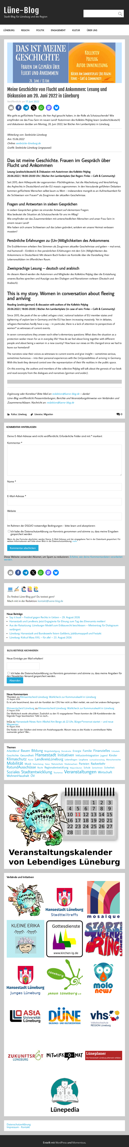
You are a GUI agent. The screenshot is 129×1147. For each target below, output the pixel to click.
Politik (40, 30)
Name (11, 481)
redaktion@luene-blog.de (65, 393)
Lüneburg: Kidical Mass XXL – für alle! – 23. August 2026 (40, 637)
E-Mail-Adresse (16, 496)
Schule (87, 767)
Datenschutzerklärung (19, 1124)
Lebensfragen (71, 759)
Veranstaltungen (80, 771)
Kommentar (14, 442)
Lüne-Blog (21, 10)
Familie (87, 750)
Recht (40, 768)
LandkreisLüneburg (49, 759)
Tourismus (58, 772)
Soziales (13, 772)
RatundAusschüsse (21, 767)
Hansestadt (45, 754)
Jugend (104, 755)
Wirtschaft (105, 772)
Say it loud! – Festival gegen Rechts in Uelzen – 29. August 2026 (44, 617)
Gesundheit (27, 755)
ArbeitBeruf (13, 751)
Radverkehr (98, 763)
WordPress (61, 1142)
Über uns (92, 30)
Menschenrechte (113, 760)
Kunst (30, 760)
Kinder (113, 755)
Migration (48, 414)
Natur (47, 764)
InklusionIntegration (87, 755)
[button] (11, 108)
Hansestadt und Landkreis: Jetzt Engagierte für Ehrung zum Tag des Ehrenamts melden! (57, 621)
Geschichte (13, 755)
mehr (74, 541)
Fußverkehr (116, 751)
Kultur (76, 30)
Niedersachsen (70, 764)
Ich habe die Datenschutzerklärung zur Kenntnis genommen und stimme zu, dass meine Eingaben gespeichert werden (64, 532)
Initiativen (66, 755)
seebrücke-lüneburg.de (28, 143)
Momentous (78, 1142)
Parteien (84, 763)
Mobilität (15, 763)
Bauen (25, 750)
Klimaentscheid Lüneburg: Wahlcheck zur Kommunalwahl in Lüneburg (58, 697)
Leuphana (83, 759)
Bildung (37, 750)
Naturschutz (57, 764)
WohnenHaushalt (18, 775)
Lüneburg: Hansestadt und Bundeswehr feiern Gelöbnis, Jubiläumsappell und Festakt (55, 633)
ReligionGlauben (76, 768)
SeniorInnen (97, 768)
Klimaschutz (17, 759)
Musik (28, 763)
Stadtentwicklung (36, 772)
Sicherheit (109, 767)
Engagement (58, 30)
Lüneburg (8, 30)
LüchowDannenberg (97, 760)
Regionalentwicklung (56, 767)
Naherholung (38, 764)
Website (11, 510)
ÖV (33, 775)
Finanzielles (101, 750)
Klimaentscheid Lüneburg (20, 708)
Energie (77, 750)
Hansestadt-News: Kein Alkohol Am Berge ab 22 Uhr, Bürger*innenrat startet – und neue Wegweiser (60, 723)
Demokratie (66, 751)
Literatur (38, 414)
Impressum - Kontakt (18, 1127)
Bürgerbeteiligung (52, 751)
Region (25, 30)
